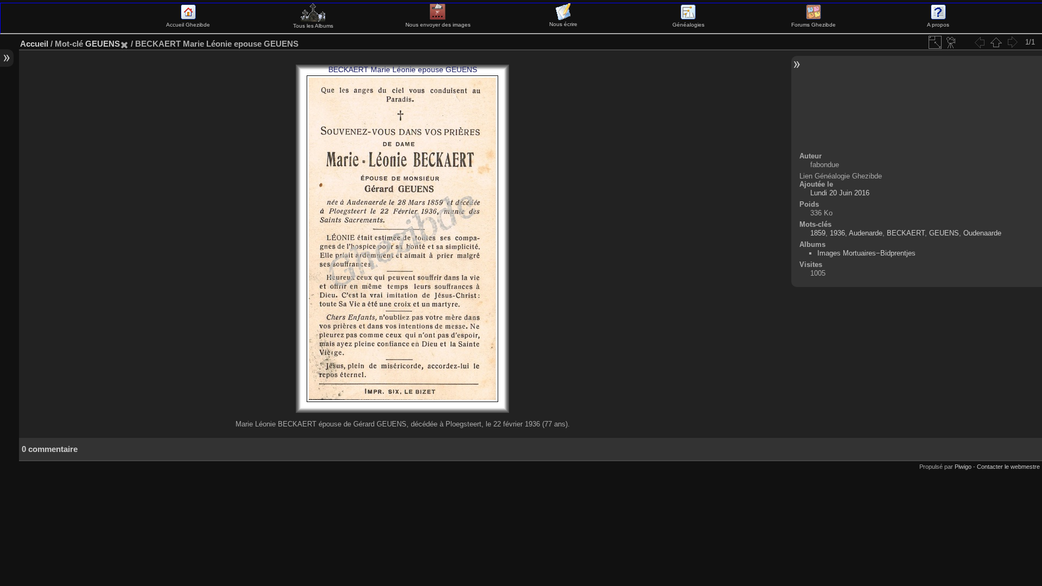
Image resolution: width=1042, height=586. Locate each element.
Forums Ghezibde (813, 25)
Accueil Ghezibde (188, 25)
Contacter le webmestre (1008, 466)
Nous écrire (563, 24)
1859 (817, 233)
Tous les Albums (313, 26)
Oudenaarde (982, 233)
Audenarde (865, 233)
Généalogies (688, 25)
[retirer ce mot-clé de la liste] (124, 43)
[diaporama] (951, 42)
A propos (938, 25)
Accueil (34, 43)
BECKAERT (906, 233)
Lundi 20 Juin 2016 (839, 193)
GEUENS (102, 43)
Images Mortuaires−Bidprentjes (866, 253)
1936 (837, 233)
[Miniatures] (996, 42)
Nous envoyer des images (438, 25)
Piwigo (963, 466)
